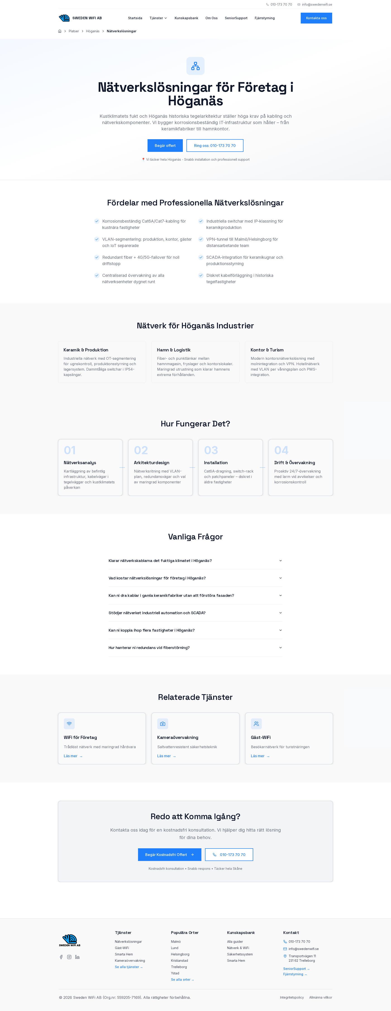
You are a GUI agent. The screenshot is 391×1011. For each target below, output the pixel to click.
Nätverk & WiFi (238, 948)
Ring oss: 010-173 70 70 (215, 145)
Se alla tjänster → (129, 967)
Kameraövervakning (130, 960)
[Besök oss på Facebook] (61, 957)
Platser (74, 31)
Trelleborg (179, 967)
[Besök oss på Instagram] (69, 957)
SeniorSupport (236, 18)
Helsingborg (180, 954)
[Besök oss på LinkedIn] (77, 957)
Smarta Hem (124, 954)
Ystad (175, 973)
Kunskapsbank (186, 18)
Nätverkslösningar (128, 941)
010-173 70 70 (233, 854)
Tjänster (156, 18)
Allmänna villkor (320, 997)
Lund (174, 948)
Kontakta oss (316, 18)
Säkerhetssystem (240, 954)
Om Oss (211, 18)
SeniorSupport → (296, 969)
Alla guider (235, 941)
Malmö (176, 941)
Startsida (135, 18)
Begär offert (165, 145)
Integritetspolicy (292, 997)
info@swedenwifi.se (304, 949)
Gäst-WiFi (122, 948)
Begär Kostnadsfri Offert (166, 854)
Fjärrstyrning (265, 18)
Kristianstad (179, 960)
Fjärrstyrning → (295, 974)
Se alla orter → (182, 979)
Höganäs (93, 31)
